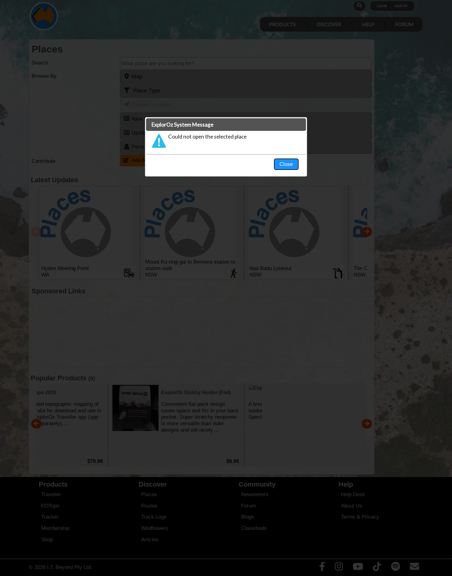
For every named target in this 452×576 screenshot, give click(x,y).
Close (286, 164)
